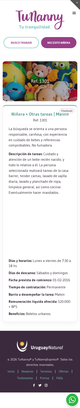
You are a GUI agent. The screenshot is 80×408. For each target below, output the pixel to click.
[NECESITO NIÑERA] (58, 42)
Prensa (44, 378)
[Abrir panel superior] (75, 5)
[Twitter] (40, 385)
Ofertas (63, 371)
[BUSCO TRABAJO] (21, 42)
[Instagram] (46, 385)
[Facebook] (34, 385)
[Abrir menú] (74, 13)
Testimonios (25, 378)
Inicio (11, 371)
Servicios (46, 371)
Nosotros (27, 371)
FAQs (59, 378)
